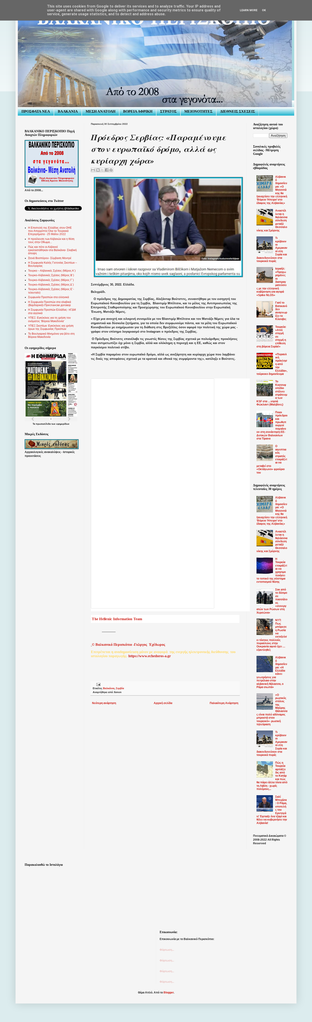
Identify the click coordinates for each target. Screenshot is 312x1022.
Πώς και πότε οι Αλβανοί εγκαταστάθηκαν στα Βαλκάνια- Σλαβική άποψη (52, 250)
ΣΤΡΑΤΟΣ (168, 111)
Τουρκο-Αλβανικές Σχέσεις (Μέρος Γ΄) (51, 280)
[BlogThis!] (98, 170)
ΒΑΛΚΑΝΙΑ (68, 111)
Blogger (169, 992)
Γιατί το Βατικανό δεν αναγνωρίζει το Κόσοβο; (281, 311)
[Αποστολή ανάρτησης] (97, 684)
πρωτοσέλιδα (43, 424)
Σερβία (120, 688)
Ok (264, 10)
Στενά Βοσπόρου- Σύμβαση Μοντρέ (49, 258)
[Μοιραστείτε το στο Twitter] (102, 170)
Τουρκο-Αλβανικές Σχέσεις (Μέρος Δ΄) (51, 284)
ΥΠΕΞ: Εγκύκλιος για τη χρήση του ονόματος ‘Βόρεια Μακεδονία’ (49, 319)
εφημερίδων (62, 424)
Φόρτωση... (167, 949)
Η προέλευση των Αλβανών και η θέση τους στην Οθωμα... (51, 240)
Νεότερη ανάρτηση (104, 703)
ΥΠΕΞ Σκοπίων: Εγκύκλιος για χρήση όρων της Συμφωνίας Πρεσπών (51, 327)
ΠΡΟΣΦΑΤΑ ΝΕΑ (35, 111)
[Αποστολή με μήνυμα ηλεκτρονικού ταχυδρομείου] (93, 170)
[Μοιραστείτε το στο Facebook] (106, 170)
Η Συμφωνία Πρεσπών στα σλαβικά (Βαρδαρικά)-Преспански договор (49, 303)
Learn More (248, 10)
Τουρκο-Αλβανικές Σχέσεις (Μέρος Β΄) (51, 275)
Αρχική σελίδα (163, 703)
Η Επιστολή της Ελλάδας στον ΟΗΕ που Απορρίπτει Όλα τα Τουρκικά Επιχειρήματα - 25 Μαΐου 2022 (50, 231)
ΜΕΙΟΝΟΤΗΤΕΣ (198, 111)
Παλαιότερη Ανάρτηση (224, 703)
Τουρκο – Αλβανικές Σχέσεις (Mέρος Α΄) (52, 270)
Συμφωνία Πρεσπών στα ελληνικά (48, 297)
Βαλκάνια (108, 688)
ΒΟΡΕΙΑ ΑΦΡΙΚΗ (137, 111)
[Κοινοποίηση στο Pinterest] (111, 170)
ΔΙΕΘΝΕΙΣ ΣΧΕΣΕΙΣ (237, 111)
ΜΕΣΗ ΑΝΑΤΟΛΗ (100, 111)
